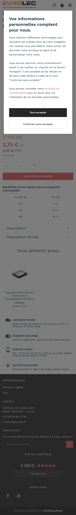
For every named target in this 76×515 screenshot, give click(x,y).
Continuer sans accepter (38, 124)
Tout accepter (38, 112)
